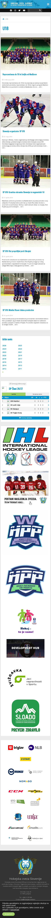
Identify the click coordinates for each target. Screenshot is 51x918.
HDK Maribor (15, 401)
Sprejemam (8, 914)
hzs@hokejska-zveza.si (28, 899)
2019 (20, 355)
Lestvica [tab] (14, 394)
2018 (4, 359)
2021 (20, 352)
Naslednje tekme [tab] (37, 394)
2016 (4, 362)
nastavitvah (14, 910)
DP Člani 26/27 (16, 388)
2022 (4, 352)
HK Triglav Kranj (16, 413)
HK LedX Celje (15, 405)
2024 (4, 349)
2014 (4, 365)
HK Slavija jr (14, 409)
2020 (4, 355)
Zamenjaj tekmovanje (18, 384)
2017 (20, 359)
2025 (20, 345)
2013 (20, 365)
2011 (20, 369)
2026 (4, 345)
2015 (20, 362)
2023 (20, 349)
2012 (4, 369)
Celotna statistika (26, 418)
